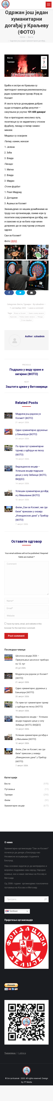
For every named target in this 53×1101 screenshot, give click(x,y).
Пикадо (40, 317)
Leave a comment (35, 308)
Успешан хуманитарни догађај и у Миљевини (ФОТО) (31, 493)
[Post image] (8, 416)
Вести (10, 58)
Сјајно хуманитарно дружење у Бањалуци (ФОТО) (31, 432)
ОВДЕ (14, 241)
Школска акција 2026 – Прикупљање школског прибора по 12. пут (32, 659)
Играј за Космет (20, 313)
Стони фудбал (26, 320)
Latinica (22, 1053)
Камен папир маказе (36, 313)
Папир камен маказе (27, 317)
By (38, 304)
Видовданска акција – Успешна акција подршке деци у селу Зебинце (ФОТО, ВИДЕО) (31, 473)
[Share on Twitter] (20, 292)
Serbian (13, 911)
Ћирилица (10, 1053)
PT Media (28, 1082)
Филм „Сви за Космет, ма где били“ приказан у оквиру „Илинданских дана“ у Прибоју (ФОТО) (31, 513)
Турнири (10, 62)
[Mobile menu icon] (49, 5)
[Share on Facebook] (9, 292)
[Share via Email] (31, 292)
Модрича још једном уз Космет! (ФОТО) (28, 416)
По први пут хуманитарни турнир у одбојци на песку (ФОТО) (29, 450)
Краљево (13, 317)
